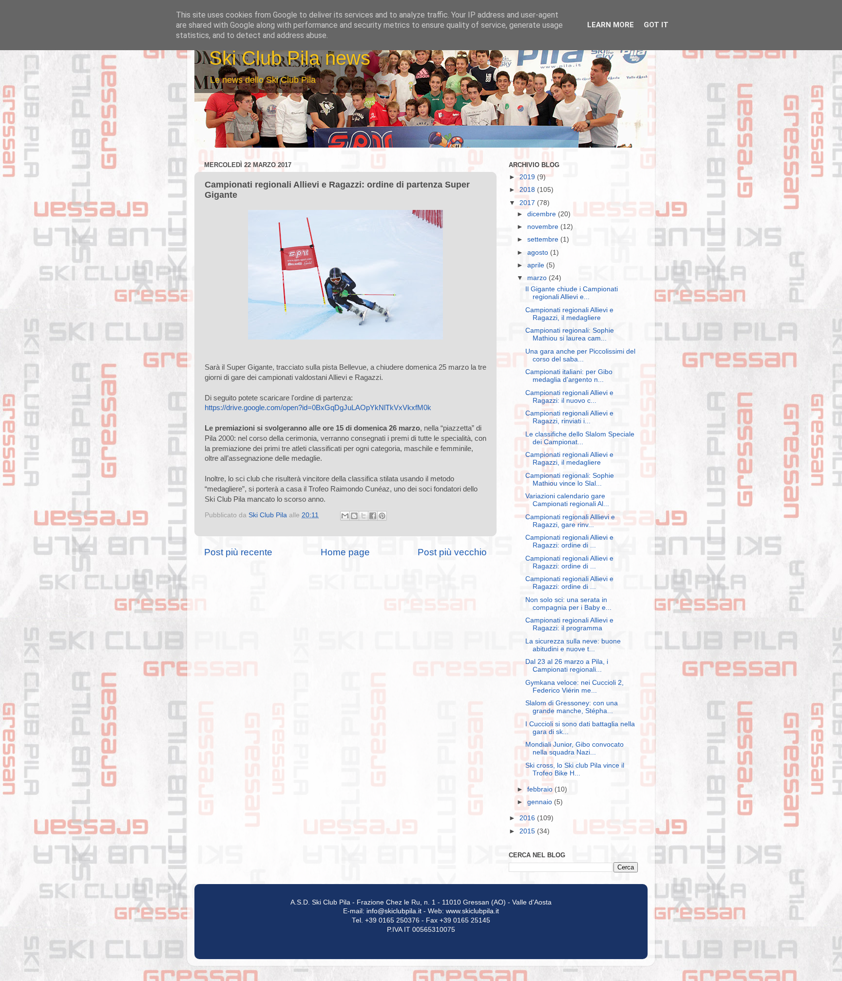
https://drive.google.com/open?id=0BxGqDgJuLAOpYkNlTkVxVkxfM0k (318, 408)
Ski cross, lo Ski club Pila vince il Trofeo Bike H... (574, 769)
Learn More (610, 24)
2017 (528, 203)
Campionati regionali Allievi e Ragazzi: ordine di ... (569, 541)
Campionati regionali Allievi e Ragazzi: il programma (569, 624)
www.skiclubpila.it (472, 911)
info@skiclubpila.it (393, 911)
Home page (345, 552)
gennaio (540, 802)
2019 (528, 177)
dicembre (542, 214)
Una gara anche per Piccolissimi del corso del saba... (580, 355)
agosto (538, 252)
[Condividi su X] (363, 516)
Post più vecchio (452, 552)
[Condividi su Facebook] (373, 516)
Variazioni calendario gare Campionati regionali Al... (567, 500)
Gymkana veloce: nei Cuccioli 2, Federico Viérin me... (574, 686)
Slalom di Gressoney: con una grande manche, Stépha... (571, 707)
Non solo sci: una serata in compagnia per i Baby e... (568, 603)
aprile (536, 265)
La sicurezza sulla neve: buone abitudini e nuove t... (573, 645)
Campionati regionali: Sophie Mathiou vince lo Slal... (569, 479)
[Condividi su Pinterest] (382, 516)
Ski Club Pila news (289, 58)
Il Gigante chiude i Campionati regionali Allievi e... (571, 293)
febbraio (541, 789)
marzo (538, 278)
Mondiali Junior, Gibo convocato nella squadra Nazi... (574, 748)
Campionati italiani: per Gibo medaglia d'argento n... (568, 375)
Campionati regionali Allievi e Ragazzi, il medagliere (569, 313)
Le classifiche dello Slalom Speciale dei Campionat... (579, 438)
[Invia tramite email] (345, 516)
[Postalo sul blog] (354, 516)
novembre (543, 226)
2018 (528, 189)
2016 (528, 818)
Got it (656, 24)
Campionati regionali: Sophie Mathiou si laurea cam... (569, 334)
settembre (543, 239)
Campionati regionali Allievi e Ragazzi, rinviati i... (569, 417)
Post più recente (238, 552)
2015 (528, 831)
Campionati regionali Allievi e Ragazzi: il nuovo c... (569, 396)
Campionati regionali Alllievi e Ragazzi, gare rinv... (570, 520)
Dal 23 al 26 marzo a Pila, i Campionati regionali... (566, 665)
